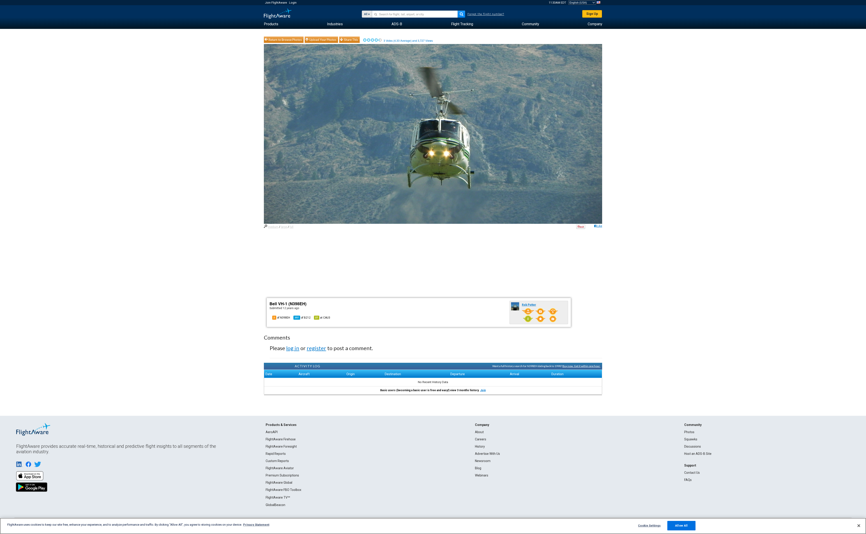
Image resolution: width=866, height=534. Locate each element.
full (291, 227)
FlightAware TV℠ (278, 497)
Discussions (692, 446)
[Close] (859, 526)
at (322, 317)
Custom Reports (277, 461)
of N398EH (282, 317)
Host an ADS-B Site (698, 453)
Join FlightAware (276, 2)
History (480, 446)
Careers (480, 439)
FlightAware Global (279, 482)
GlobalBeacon (275, 505)
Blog (478, 468)
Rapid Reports (276, 453)
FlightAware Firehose (281, 439)
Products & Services (281, 425)
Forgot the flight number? (486, 14)
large (284, 227)
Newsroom (483, 461)
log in (292, 348)
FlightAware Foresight (281, 446)
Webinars (481, 475)
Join (483, 390)
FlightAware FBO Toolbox (283, 490)
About (479, 432)
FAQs (688, 480)
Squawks (690, 439)
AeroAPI (272, 432)
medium (273, 227)
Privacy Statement (256, 524)
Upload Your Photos (322, 40)
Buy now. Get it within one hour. (581, 366)
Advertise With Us (487, 453)
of (303, 317)
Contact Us (692, 472)
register (316, 348)
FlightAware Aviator (280, 468)
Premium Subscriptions (282, 475)
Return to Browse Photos (285, 40)
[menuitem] (271, 24)
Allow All (681, 525)
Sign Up (592, 14)
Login (293, 2)
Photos (689, 432)
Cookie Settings (649, 525)
